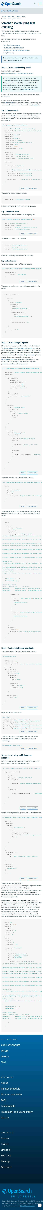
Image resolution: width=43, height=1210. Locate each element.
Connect (5, 1138)
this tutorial (36, 105)
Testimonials (8, 1106)
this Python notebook (8, 103)
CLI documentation (28, 89)
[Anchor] (32, 67)
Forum (4, 1050)
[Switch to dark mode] (35, 3)
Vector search (11, 16)
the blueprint (5, 97)
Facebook (6, 1167)
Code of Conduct (10, 1044)
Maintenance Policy (11, 1094)
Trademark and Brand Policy (17, 1111)
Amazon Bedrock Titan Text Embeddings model (17, 73)
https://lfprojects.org (27, 1206)
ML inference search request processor (17, 50)
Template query (9, 53)
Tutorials (3, 16)
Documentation (8, 10)
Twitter (5, 1144)
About (4, 1082)
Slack (4, 1062)
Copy (22, 188)
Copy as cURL (32, 188)
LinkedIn (6, 1149)
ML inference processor (18, 116)
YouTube (6, 1155)
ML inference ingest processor (14, 48)
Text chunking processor (12, 45)
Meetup (5, 1161)
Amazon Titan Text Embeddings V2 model (18, 348)
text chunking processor (26, 355)
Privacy (5, 1117)
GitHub (5, 1056)
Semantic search (21, 16)
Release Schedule (10, 1088)
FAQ (3, 1100)
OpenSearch (11, 4)
